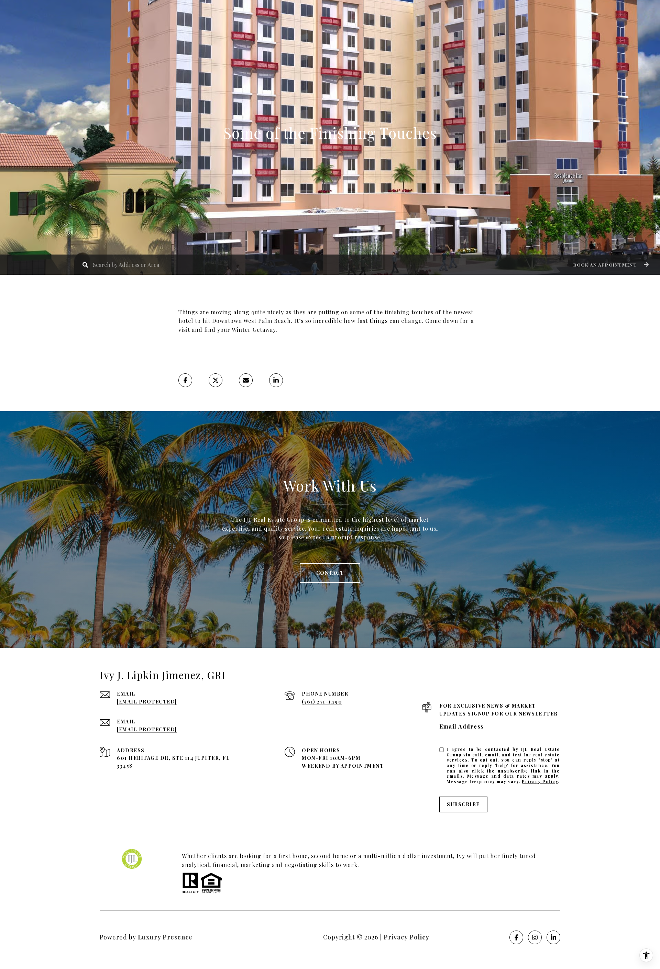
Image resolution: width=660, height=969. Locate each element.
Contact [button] (330, 573)
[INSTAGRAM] (535, 937)
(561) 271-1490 (322, 701)
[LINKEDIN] (553, 937)
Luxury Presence (165, 937)
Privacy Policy (540, 781)
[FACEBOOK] (516, 937)
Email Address (461, 726)
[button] (610, 265)
